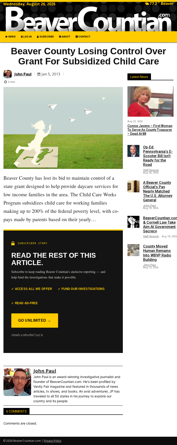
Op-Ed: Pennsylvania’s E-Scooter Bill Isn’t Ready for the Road (158, 156)
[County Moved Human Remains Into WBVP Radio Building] (133, 250)
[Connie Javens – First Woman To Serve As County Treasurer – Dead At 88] (150, 101)
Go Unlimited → (34, 320)
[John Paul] (8, 74)
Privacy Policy (52, 441)
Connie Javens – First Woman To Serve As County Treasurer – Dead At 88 (149, 130)
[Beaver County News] (88, 19)
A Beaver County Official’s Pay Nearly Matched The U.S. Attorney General (157, 191)
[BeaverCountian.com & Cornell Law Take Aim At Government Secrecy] (133, 222)
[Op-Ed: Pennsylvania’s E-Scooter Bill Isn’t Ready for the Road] (133, 151)
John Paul (23, 74)
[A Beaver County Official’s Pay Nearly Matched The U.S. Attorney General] (133, 186)
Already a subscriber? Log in (27, 334)
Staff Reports (151, 170)
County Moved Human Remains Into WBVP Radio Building (157, 253)
